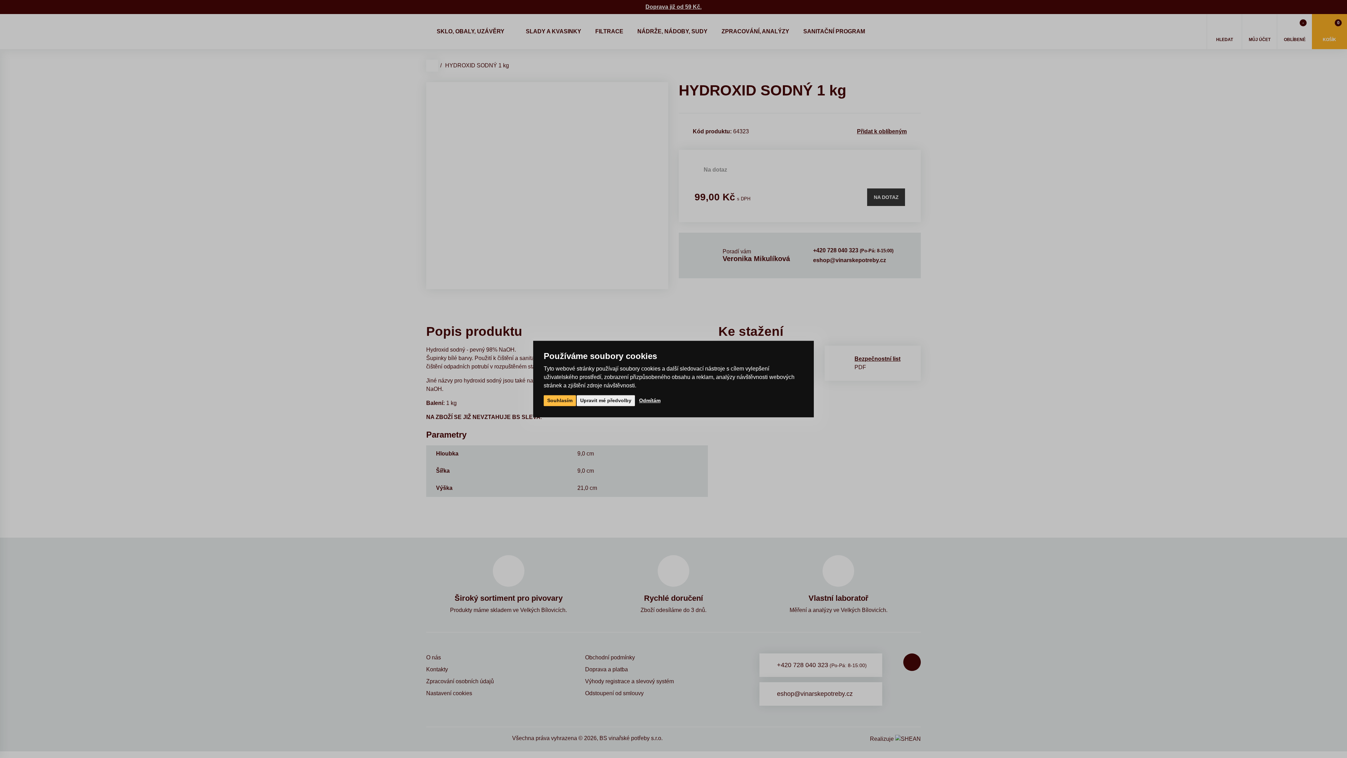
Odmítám (650, 400)
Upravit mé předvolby (605, 400)
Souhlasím (559, 400)
